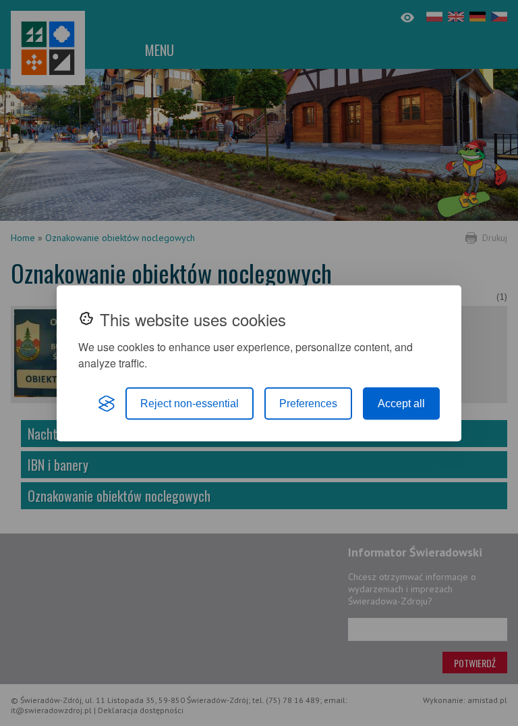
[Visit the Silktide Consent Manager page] (106, 403)
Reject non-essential (189, 403)
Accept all (401, 403)
